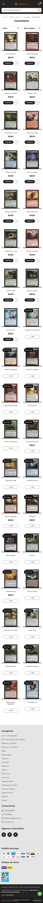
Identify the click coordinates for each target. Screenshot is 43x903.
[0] (38, 4)
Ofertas (4, 800)
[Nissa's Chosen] (38, 300)
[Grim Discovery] (38, 181)
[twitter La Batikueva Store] (15, 834)
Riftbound (5, 766)
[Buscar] (39, 10)
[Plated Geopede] (38, 63)
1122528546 (8, 814)
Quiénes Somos (7, 793)
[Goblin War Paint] (38, 221)
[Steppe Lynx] (38, 103)
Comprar (8, 63)
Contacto (5, 796)
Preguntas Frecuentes (9, 785)
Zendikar (27, 17)
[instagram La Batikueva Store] (4, 834)
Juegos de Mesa (7, 781)
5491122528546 (9, 811)
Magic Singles (14, 17)
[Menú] (4, 4)
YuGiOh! (4, 770)
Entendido (37, 900)
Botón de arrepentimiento (11, 892)
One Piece (5, 762)
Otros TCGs (5, 774)
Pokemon (5, 758)
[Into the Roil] (16, 339)
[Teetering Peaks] (38, 142)
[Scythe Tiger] (16, 300)
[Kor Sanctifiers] (16, 63)
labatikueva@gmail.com (12, 818)
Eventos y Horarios (8, 789)
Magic (4, 751)
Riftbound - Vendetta (9, 743)
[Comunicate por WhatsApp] (40, 894)
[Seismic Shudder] (38, 260)
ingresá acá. (34, 890)
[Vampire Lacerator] (16, 103)
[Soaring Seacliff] (16, 181)
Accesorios (5, 777)
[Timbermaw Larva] (16, 260)
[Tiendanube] (8, 895)
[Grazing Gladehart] (16, 221)
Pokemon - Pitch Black (10, 747)
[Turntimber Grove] (16, 142)
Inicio (5, 17)
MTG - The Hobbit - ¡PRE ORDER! (13, 740)
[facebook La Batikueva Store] (9, 834)
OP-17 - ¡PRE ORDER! (9, 736)
